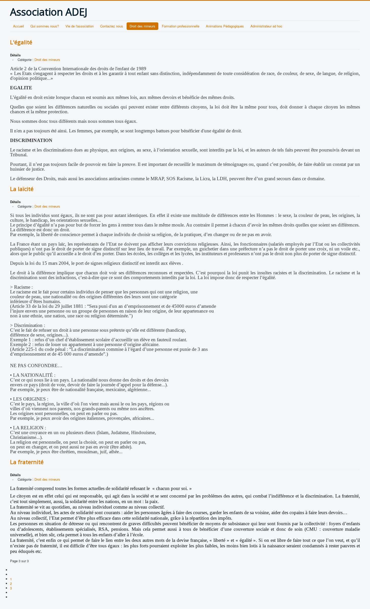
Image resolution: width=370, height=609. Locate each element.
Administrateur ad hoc (266, 26)
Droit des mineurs (142, 26)
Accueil (18, 26)
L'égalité (21, 42)
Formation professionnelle (180, 26)
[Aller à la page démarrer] (12, 569)
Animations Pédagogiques (225, 26)
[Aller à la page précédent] (12, 574)
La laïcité (21, 189)
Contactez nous (111, 26)
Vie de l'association (79, 26)
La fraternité (27, 462)
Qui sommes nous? (44, 26)
